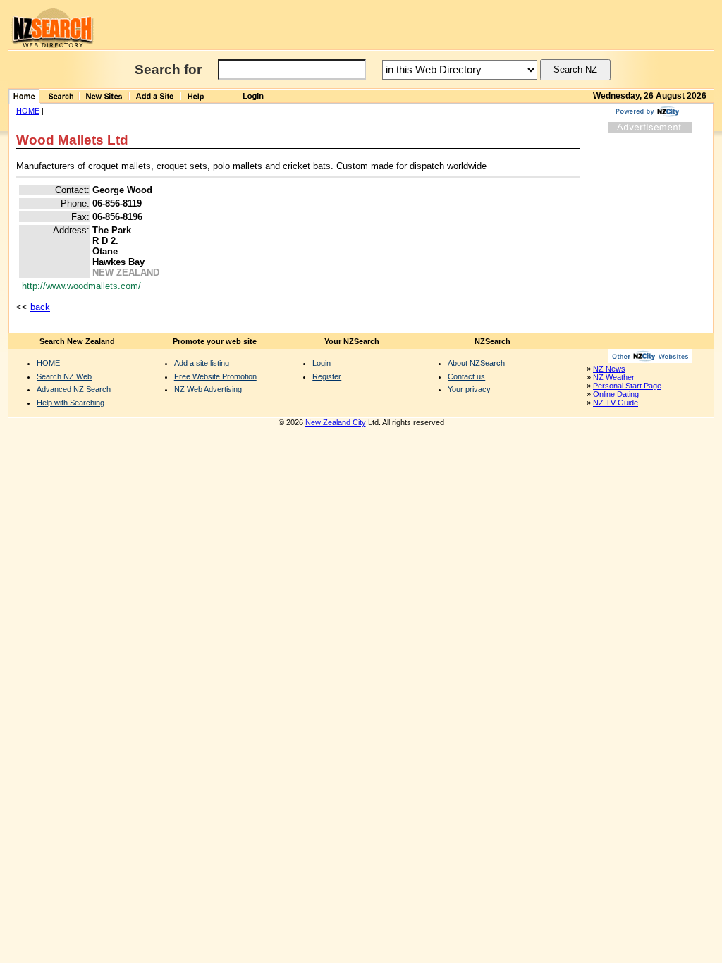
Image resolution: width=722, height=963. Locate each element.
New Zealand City (335, 422)
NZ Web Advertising (208, 389)
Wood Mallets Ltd (72, 140)
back (40, 307)
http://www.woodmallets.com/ (81, 286)
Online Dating (616, 394)
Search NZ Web (64, 376)
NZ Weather (614, 377)
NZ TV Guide (615, 402)
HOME (27, 110)
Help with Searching (70, 402)
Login (321, 363)
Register (326, 376)
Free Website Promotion (215, 376)
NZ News (609, 368)
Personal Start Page (627, 385)
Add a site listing (201, 363)
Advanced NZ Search (74, 389)
